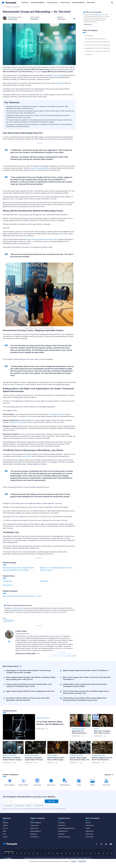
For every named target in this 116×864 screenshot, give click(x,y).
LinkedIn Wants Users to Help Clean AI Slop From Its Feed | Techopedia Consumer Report (85, 685)
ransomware (60, 83)
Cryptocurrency (8, 585)
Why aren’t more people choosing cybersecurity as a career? (22, 596)
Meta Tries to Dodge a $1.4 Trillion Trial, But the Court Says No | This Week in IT (87, 678)
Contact (88, 828)
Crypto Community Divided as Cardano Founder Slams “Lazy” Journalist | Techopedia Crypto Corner (29, 685)
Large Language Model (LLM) (66, 828)
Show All (107, 774)
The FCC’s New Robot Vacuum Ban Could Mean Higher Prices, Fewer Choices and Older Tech (86, 692)
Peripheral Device (63, 831)
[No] (114, 861)
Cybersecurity (16, 6)
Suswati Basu (40, 728)
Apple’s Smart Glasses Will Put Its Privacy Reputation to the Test (30, 691)
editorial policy (17, 608)
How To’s (5, 828)
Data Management (35, 831)
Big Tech (96, 728)
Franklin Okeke (21, 631)
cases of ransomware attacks (39, 168)
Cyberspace (61, 822)
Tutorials (5, 837)
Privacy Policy (90, 837)
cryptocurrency (26, 456)
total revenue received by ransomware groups (43, 239)
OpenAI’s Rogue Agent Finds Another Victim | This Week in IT (86, 670)
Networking (33, 834)
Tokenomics (61, 834)
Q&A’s (4, 831)
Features (5, 825)
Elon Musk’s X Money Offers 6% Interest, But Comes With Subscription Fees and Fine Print (28, 699)
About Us (88, 822)
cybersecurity (57, 75)
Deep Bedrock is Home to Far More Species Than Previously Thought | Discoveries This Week (28, 671)
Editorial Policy (90, 831)
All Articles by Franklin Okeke (25, 653)
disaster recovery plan (19, 422)
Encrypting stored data (57, 414)
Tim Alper (50, 762)
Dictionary (5, 822)
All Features (9, 6)
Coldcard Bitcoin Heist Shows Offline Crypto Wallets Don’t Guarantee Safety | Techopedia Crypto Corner (85, 699)
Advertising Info (90, 825)
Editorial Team (89, 834)
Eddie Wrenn (34, 19)
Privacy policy (82, 861)
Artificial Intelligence (43, 718)
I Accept (73, 861)
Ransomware (44, 581)
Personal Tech (34, 837)
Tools (4, 834)
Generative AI (62, 825)
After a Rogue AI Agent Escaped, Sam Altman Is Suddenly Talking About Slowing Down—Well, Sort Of (30, 678)
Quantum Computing (64, 837)
